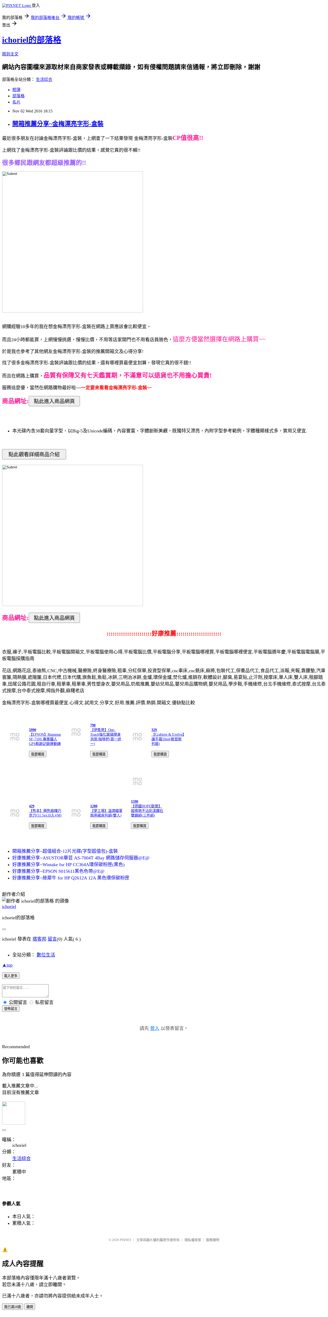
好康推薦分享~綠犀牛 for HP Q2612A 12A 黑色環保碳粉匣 (70, 877)
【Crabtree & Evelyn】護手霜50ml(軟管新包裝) (167, 739)
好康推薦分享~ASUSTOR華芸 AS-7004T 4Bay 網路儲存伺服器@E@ (81, 857)
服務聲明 (212, 1240)
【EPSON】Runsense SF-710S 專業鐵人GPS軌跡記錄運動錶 (45, 739)
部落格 (18, 96)
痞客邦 (39, 939)
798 (93, 725)
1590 (134, 801)
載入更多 (10, 976)
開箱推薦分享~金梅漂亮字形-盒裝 (58, 123)
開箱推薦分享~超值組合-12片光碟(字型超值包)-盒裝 (65, 851)
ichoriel (9, 906)
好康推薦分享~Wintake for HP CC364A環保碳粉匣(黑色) (68, 864)
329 (154, 730)
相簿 (16, 90)
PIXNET (125, 1240)
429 (31, 806)
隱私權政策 (192, 1240)
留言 (52, 939)
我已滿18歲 (12, 1307)
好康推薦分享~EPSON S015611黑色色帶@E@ (58, 871)
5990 (32, 730)
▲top (7, 965)
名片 (16, 102)
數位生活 (46, 955)
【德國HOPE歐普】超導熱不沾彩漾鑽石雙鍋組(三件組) (147, 810)
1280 (93, 806)
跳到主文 (10, 54)
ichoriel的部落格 (31, 39)
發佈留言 (10, 1009)
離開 (29, 1307)
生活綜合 (44, 79)
